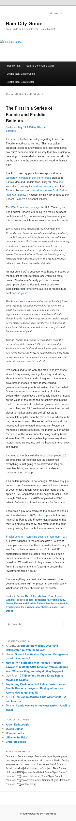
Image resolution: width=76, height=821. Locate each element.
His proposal (45, 515)
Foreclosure (55, 596)
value (55, 607)
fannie (9, 603)
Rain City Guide (24, 23)
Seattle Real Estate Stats (20, 81)
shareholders (43, 607)
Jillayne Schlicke (16, 737)
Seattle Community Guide (40, 65)
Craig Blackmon (16, 742)
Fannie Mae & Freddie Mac (32, 596)
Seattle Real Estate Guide (21, 73)
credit (53, 599)
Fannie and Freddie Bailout (29, 603)
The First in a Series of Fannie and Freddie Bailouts (29, 114)
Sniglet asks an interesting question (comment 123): (36, 536)
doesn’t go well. (21, 293)
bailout (29, 599)
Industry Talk (13, 65)
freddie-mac (13, 607)
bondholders (42, 599)
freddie (64, 603)
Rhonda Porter (15, 733)
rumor (30, 607)
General (10, 599)
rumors (15, 139)
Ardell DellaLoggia (17, 724)
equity (61, 599)
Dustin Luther (14, 729)
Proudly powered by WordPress (38, 813)
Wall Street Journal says (25, 207)
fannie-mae (52, 603)
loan (23, 607)
